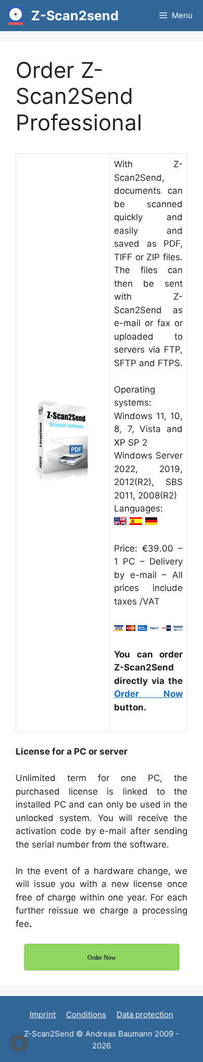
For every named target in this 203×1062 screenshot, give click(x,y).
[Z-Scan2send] (15, 15)
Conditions (86, 1014)
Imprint (43, 1014)
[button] (18, 1043)
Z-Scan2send (75, 15)
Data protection (145, 1014)
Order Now (148, 694)
